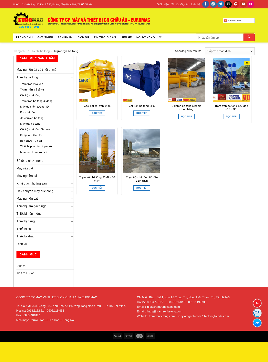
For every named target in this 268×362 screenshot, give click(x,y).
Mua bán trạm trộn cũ (33, 152)
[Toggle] (72, 69)
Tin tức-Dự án (180, 4)
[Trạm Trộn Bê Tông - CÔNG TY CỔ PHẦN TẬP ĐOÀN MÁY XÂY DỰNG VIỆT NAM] (82, 20)
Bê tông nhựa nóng (29, 160)
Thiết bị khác (25, 236)
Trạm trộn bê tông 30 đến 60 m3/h (97, 179)
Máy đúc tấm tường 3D (34, 106)
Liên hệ (196, 4)
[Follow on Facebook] (205, 4)
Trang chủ (24, 37)
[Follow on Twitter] (220, 4)
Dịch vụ (83, 37)
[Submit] (249, 37)
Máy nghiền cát (27, 198)
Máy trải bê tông (30, 123)
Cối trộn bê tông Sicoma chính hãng (186, 107)
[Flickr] (250, 4)
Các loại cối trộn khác (97, 105)
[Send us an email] (228, 4)
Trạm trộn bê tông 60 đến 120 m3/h (142, 179)
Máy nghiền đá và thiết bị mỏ (36, 69)
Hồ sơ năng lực (149, 37)
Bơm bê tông (28, 112)
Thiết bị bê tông (40, 51)
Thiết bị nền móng (29, 213)
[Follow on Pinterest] (235, 4)
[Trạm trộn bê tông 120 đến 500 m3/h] (231, 80)
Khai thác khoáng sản (31, 183)
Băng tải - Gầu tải (31, 135)
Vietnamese (234, 20)
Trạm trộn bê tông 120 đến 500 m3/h (231, 107)
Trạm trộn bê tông (32, 89)
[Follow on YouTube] (243, 4)
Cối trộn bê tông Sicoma (35, 129)
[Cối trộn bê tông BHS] (141, 80)
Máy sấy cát (24, 168)
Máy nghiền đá (26, 175)
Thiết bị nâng (25, 221)
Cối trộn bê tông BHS (142, 105)
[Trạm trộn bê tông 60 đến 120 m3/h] (141, 151)
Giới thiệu (163, 4)
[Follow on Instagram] (213, 4)
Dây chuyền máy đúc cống (34, 191)
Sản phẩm (65, 37)
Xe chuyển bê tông (32, 117)
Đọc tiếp (97, 113)
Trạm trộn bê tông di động (36, 100)
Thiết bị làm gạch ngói (31, 206)
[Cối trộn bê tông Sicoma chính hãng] (186, 80)
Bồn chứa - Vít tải (31, 140)
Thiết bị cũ (23, 229)
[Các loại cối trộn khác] (97, 80)
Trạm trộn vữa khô (31, 83)
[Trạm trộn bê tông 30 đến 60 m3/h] (97, 151)
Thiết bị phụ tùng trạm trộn (36, 146)
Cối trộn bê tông (30, 95)
